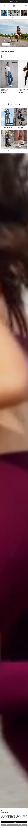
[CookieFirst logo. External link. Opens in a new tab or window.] (1, 810)
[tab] (7, 51)
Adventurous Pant (5, 89)
